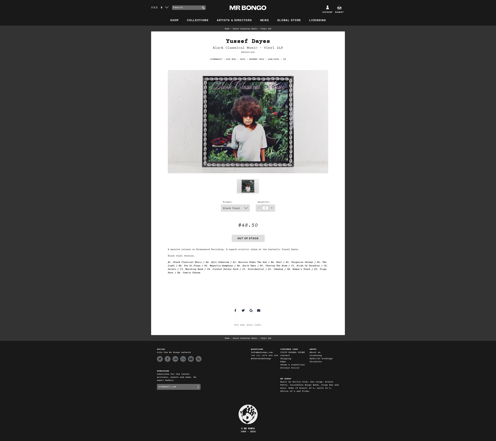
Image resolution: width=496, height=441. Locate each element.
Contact (285, 355)
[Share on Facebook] (235, 310)
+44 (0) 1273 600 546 (264, 355)
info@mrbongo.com (262, 352)
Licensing (317, 20)
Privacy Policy (289, 367)
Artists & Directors (234, 20)
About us (315, 352)
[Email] (259, 310)
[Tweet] (243, 310)
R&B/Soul (273, 59)
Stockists (316, 361)
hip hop (231, 59)
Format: (227, 202)
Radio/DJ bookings (321, 358)
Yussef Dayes (248, 41)
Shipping (285, 358)
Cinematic (216, 59)
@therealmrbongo (261, 358)
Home (227, 29)
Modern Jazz (256, 59)
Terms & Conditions (292, 364)
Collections (198, 20)
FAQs (283, 361)
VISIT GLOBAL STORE (292, 352)
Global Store (289, 20)
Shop (174, 20)
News (264, 20)
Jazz (242, 59)
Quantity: (264, 202)
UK (284, 59)
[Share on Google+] (251, 310)
